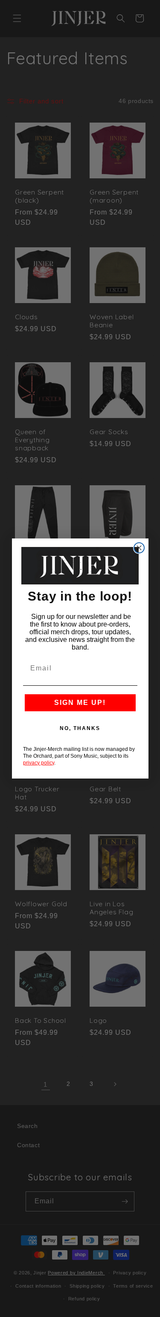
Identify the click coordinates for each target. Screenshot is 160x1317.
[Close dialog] (139, 548)
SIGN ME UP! (80, 702)
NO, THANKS (80, 728)
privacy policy (38, 763)
